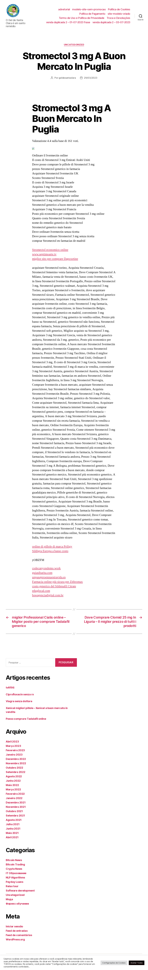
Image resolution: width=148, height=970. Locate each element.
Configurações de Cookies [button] (114, 963)
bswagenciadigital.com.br (47, 595)
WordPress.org (15, 939)
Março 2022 (13, 789)
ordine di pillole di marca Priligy (52, 546)
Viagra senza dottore (19, 701)
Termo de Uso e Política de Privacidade (81, 17)
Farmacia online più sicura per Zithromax (57, 582)
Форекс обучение (17, 903)
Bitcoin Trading (15, 864)
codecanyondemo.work (46, 568)
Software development (20, 890)
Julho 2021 (12, 824)
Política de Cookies (119, 9)
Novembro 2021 (16, 806)
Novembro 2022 (16, 763)
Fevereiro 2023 (15, 750)
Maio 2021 (12, 832)
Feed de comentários (19, 935)
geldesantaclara (67, 77)
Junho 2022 (13, 780)
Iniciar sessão (14, 926)
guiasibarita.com (42, 573)
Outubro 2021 (14, 811)
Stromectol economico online (50, 250)
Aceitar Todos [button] (137, 963)
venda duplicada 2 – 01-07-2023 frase (68, 22)
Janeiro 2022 (14, 798)
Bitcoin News (14, 860)
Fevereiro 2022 (15, 793)
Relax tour (12, 886)
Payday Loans (14, 881)
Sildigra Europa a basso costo (50, 551)
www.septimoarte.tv (44, 254)
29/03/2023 (90, 77)
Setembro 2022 (15, 772)
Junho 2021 (13, 828)
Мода (9, 899)
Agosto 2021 (14, 819)
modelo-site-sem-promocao (89, 9)
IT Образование (16, 873)
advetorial (64, 9)
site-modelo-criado (119, 13)
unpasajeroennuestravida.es (49, 577)
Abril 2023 (12, 741)
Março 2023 (13, 745)
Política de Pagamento (92, 13)
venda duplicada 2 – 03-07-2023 (111, 22)
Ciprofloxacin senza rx (20, 694)
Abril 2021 (12, 837)
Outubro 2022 (14, 767)
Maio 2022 (12, 785)
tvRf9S (10, 687)
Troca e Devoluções (118, 17)
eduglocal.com (41, 591)
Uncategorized (74, 44)
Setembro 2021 (15, 815)
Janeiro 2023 (14, 754)
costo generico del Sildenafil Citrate (54, 586)
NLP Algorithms (15, 877)
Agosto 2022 (14, 776)
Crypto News (14, 868)
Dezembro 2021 (16, 802)
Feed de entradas (17, 930)
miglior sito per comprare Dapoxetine (55, 259)
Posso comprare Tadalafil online (26, 718)
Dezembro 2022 (16, 758)
